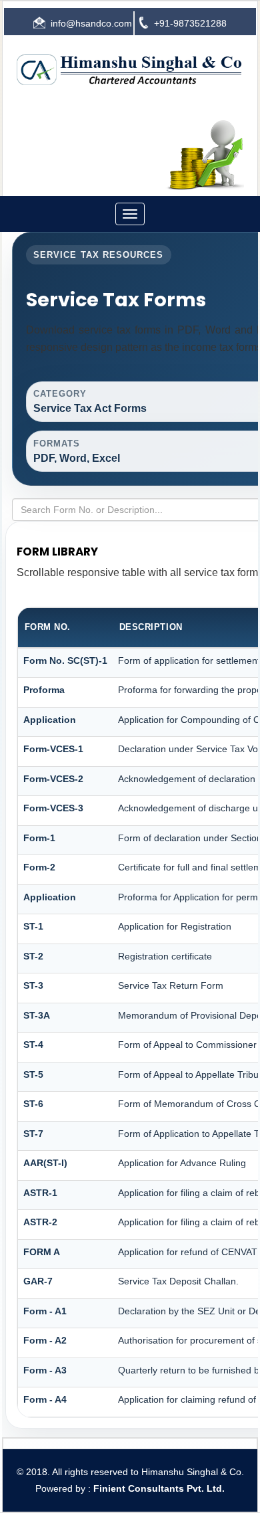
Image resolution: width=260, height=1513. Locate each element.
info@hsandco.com (91, 23)
